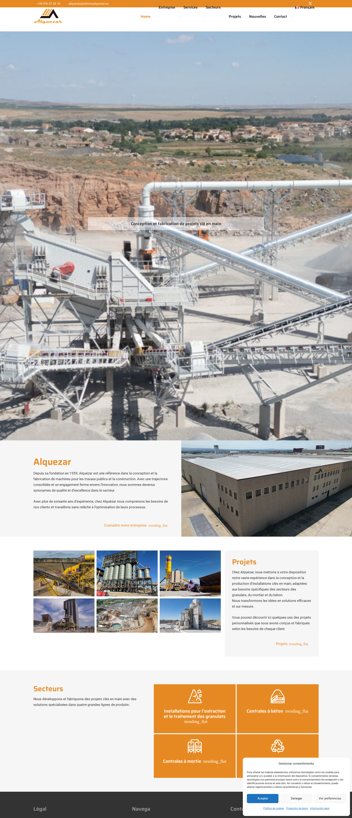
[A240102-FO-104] (127, 573)
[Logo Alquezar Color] (48, 16)
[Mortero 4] (64, 615)
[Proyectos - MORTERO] (190, 615)
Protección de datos (297, 808)
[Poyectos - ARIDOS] (127, 615)
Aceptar (262, 798)
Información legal (319, 808)
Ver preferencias (330, 798)
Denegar (296, 798)
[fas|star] (195, 696)
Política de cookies (273, 808)
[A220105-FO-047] (64, 573)
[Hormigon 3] (190, 573)
